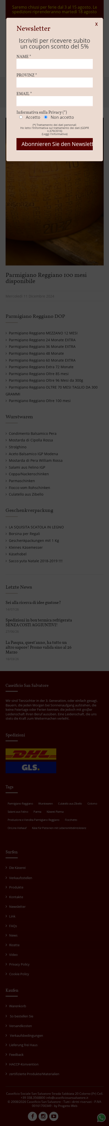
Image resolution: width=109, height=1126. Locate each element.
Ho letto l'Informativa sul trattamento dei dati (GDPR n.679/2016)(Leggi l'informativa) (54, 131)
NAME (23, 57)
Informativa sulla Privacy (41, 112)
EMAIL (24, 94)
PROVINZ (26, 75)
